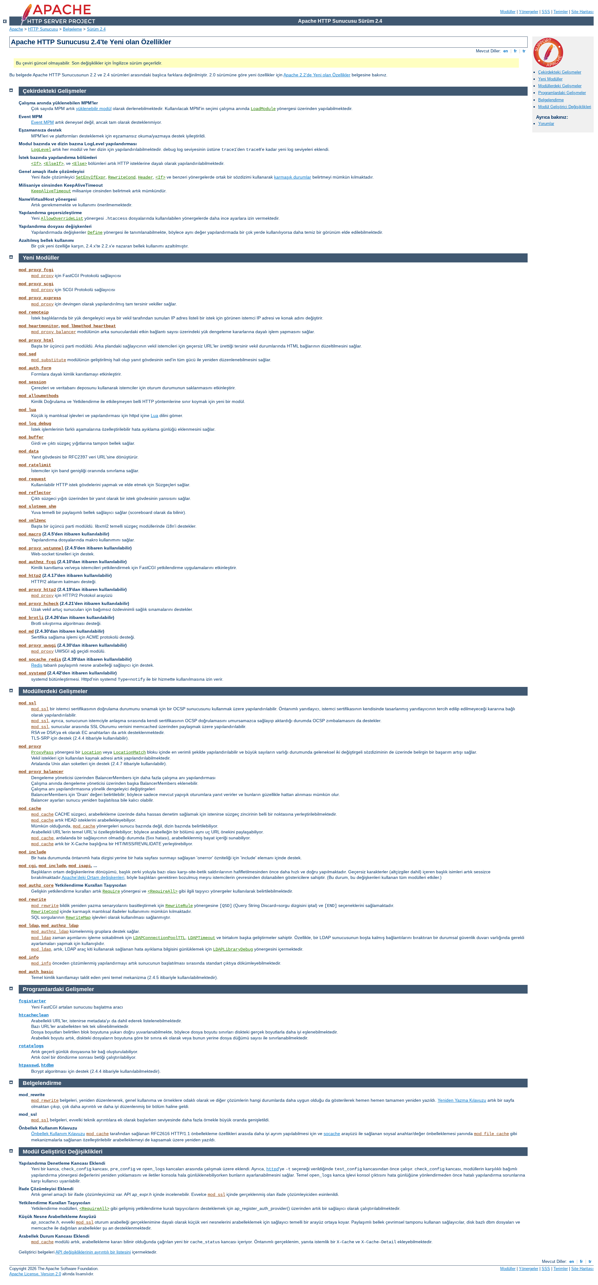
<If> (36, 163)
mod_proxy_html (36, 340)
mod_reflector (35, 492)
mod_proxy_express (40, 297)
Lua (154, 415)
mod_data (29, 451)
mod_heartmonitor (39, 326)
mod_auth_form (35, 368)
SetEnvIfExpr (91, 177)
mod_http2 (30, 575)
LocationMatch (129, 752)
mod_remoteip (34, 312)
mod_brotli (31, 617)
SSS (546, 11)
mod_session (32, 382)
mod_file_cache (491, 1133)
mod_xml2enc (32, 520)
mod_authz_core (36, 885)
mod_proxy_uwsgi (37, 645)
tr (524, 51)
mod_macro (30, 534)
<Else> (79, 163)
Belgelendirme (551, 100)
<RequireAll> (163, 891)
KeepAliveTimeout (51, 191)
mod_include (32, 852)
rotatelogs (31, 1045)
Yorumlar (546, 123)
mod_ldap (29, 925)
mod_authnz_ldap (59, 925)
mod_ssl (27, 703)
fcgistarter (32, 1001)
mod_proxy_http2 (37, 589)
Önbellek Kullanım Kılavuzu (58, 1133)
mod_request (32, 479)
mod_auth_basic (36, 971)
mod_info (29, 957)
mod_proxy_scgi (36, 283)
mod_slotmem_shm (37, 506)
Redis (36, 665)
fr (515, 51)
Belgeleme (72, 29)
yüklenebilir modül (94, 108)
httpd (272, 1169)
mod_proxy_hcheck (39, 603)
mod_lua (27, 409)
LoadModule (263, 108)
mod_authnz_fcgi (37, 561)
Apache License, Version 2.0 (35, 1274)
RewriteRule (179, 905)
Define (95, 232)
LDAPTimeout (201, 937)
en (505, 51)
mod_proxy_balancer (53, 331)
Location (92, 752)
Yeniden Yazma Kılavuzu (462, 1100)
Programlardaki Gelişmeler (562, 92)
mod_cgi (27, 865)
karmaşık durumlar (292, 177)
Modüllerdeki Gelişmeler (559, 86)
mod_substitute (48, 359)
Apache (16, 29)
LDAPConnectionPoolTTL (159, 937)
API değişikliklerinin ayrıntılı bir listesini (93, 1251)
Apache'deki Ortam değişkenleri (93, 877)
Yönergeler (528, 11)
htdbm (47, 1065)
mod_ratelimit (35, 465)
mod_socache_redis (40, 659)
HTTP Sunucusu (43, 29)
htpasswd (29, 1065)
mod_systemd (32, 673)
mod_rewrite (32, 899)
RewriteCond (121, 177)
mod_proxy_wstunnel (41, 548)
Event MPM (42, 122)
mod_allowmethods (39, 395)
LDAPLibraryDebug (233, 949)
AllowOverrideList (62, 218)
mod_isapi (80, 865)
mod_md (26, 631)
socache (332, 1133)
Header (145, 177)
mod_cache (30, 808)
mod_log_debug (35, 423)
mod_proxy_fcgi (36, 269)
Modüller (507, 11)
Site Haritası (582, 11)
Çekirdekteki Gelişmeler (559, 72)
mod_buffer (31, 437)
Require (111, 891)
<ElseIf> (54, 163)
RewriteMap (78, 917)
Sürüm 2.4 (96, 29)
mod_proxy (42, 275)
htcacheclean (34, 1015)
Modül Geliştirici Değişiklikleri (564, 106)
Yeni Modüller (550, 79)
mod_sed (27, 354)
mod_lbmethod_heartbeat (88, 326)
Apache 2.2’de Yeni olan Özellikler (316, 74)
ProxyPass (42, 752)
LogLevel (41, 149)
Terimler (560, 11)
